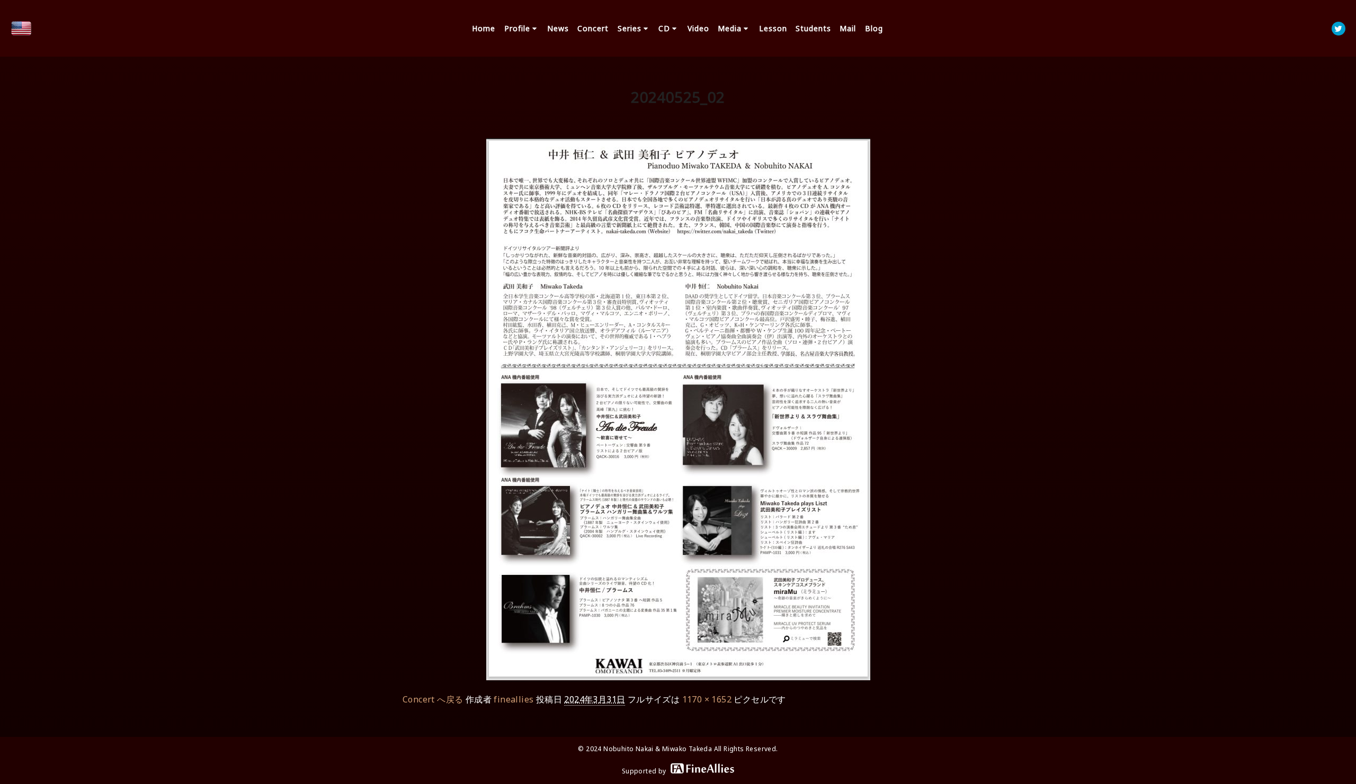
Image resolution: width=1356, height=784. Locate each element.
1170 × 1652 (706, 699)
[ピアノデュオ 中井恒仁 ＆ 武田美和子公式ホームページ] (21, 29)
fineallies (513, 699)
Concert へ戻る (433, 699)
